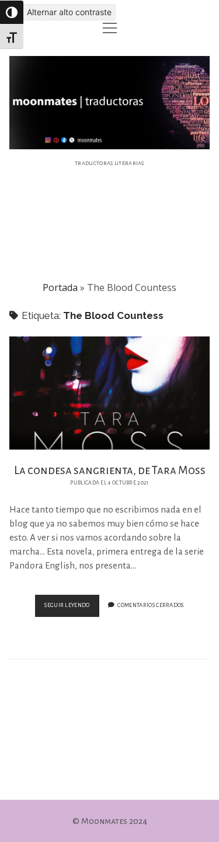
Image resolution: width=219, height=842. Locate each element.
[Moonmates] (109, 143)
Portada (60, 287)
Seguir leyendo (71, 609)
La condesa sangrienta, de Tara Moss (109, 392)
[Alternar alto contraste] (11, 12)
